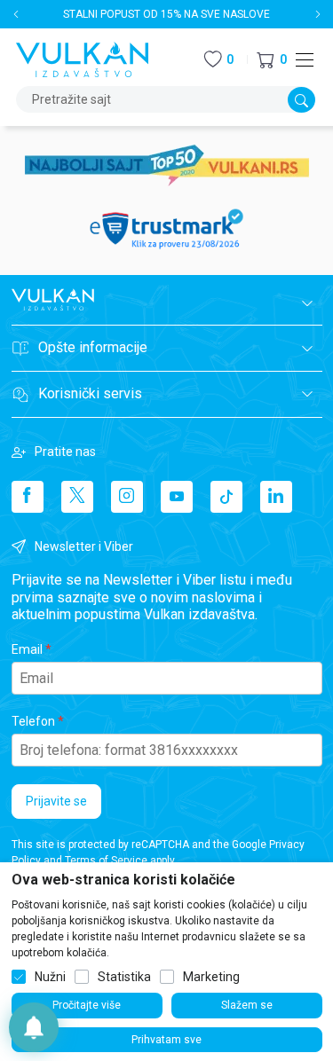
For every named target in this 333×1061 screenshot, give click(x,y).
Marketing (211, 977)
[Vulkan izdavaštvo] (82, 58)
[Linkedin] (276, 497)
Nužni (50, 977)
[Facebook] (28, 497)
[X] (77, 497)
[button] (272, 60)
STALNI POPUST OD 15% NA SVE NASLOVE (166, 14)
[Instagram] (127, 497)
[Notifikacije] (34, 1027)
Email (27, 649)
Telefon (33, 721)
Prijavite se (56, 801)
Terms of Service (106, 860)
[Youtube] (177, 497)
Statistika (124, 977)
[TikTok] (226, 497)
